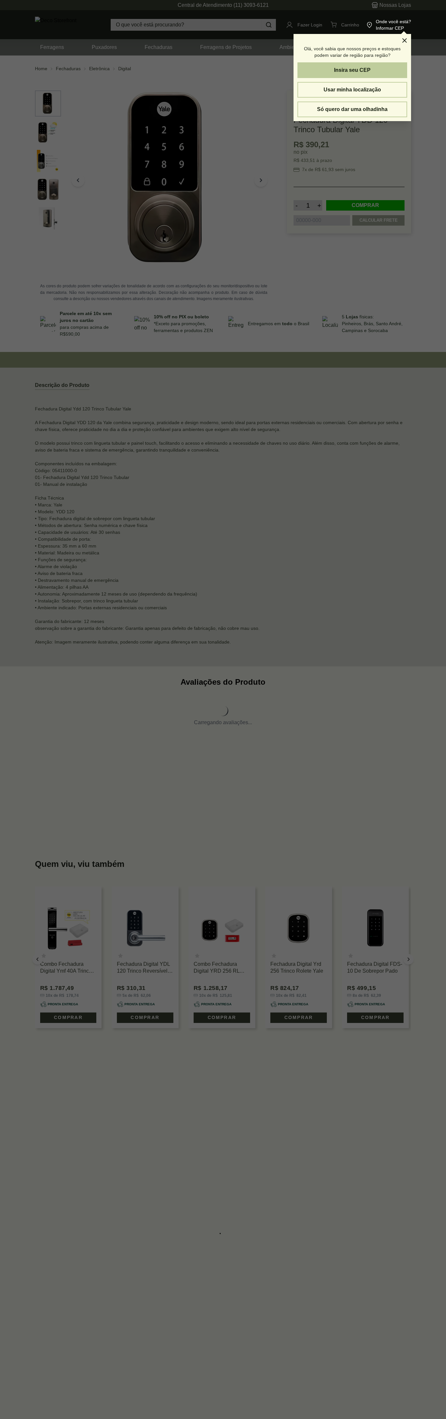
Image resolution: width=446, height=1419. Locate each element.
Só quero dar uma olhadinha (352, 109)
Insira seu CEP (352, 70)
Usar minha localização (352, 89)
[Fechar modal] (404, 40)
